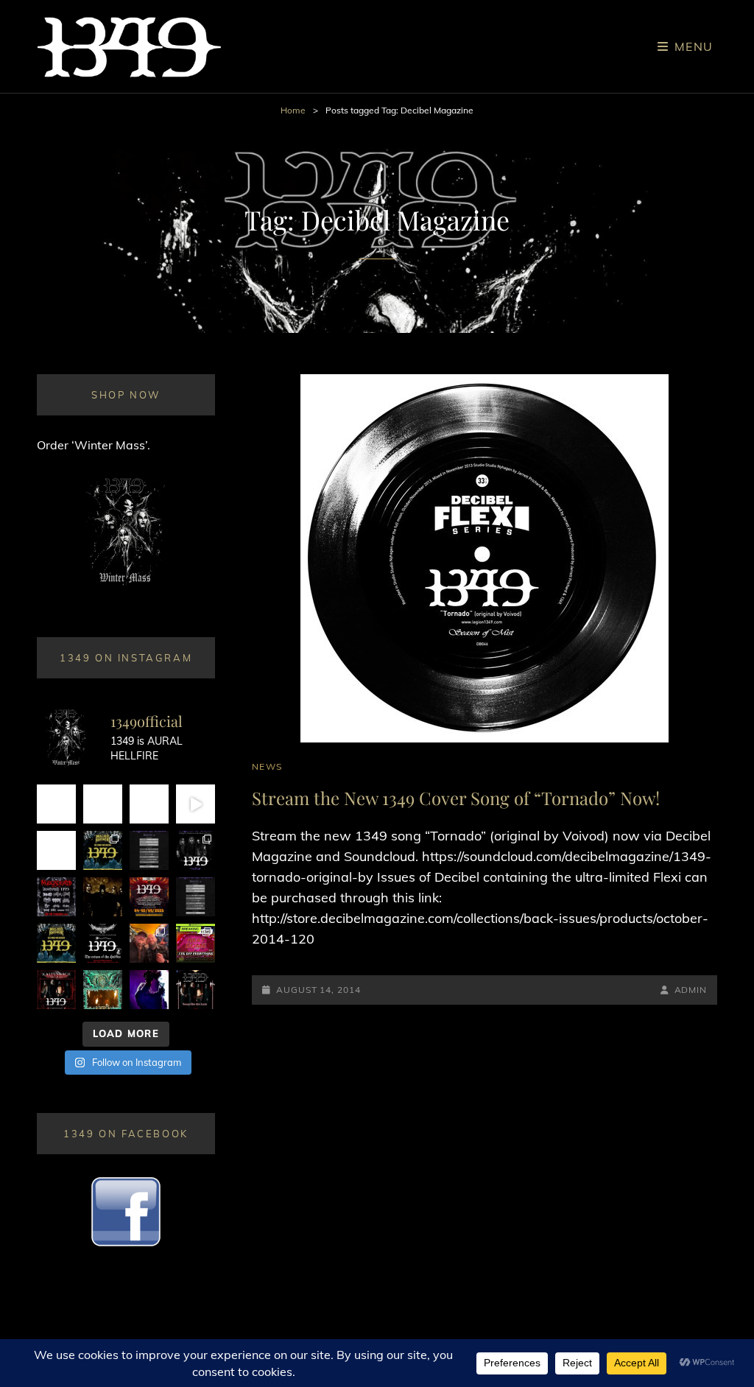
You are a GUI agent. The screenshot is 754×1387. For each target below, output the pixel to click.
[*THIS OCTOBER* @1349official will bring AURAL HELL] (102, 989)
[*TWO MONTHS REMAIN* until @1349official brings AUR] (195, 989)
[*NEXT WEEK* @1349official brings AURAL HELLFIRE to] (56, 804)
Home (293, 110)
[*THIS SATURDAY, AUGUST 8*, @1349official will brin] (102, 850)
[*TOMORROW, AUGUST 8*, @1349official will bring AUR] (56, 850)
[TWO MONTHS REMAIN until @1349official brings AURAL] (56, 896)
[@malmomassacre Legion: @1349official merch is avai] (195, 804)
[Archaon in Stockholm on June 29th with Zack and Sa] (149, 943)
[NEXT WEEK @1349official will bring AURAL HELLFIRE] (195, 850)
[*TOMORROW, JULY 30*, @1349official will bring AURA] (149, 850)
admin (690, 989)
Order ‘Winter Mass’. (93, 445)
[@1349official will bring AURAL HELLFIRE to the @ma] (56, 943)
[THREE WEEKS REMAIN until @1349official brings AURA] (195, 896)
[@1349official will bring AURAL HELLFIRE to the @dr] (102, 804)
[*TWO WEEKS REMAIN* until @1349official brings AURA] (149, 804)
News (267, 766)
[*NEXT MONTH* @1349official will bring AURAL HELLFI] (56, 989)
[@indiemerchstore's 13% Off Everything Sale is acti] (195, 943)
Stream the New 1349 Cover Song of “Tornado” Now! (456, 798)
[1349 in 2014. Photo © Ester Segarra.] (102, 896)
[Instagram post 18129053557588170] (102, 943)
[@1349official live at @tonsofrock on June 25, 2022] (149, 989)
